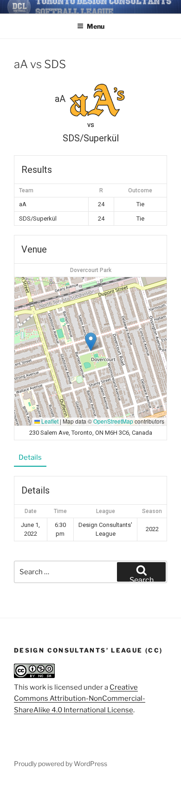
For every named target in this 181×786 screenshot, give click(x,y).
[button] (91, 341)
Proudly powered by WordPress (60, 763)
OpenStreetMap (113, 421)
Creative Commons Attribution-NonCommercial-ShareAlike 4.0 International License (79, 699)
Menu (95, 26)
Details (30, 457)
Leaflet (49, 421)
